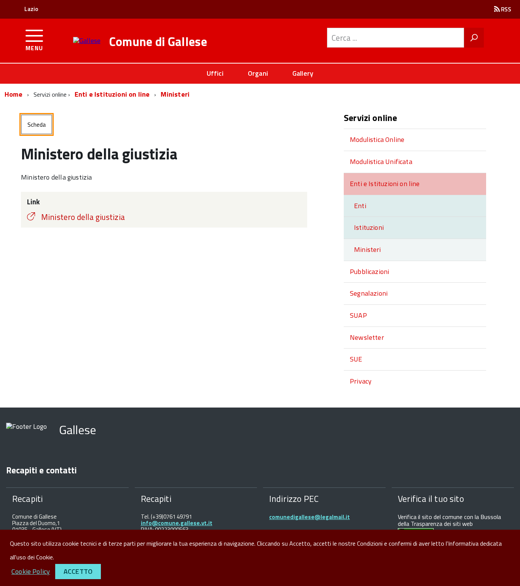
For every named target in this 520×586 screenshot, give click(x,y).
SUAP (358, 315)
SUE (356, 359)
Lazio (31, 9)
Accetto (78, 571)
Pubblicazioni (369, 271)
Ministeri (175, 94)
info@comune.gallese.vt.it (176, 523)
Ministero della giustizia (83, 217)
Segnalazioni (369, 293)
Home (13, 94)
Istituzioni (369, 227)
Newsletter (367, 337)
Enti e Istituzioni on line (112, 94)
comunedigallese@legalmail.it (309, 517)
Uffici (215, 73)
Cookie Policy (30, 571)
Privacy (361, 381)
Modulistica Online (377, 139)
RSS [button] (505, 9)
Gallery (302, 73)
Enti (360, 206)
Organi (258, 73)
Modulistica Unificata (381, 161)
